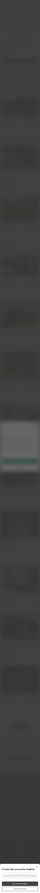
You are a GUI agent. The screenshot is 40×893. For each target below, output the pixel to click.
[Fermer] (37, 867)
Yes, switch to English (20, 884)
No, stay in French (20, 889)
